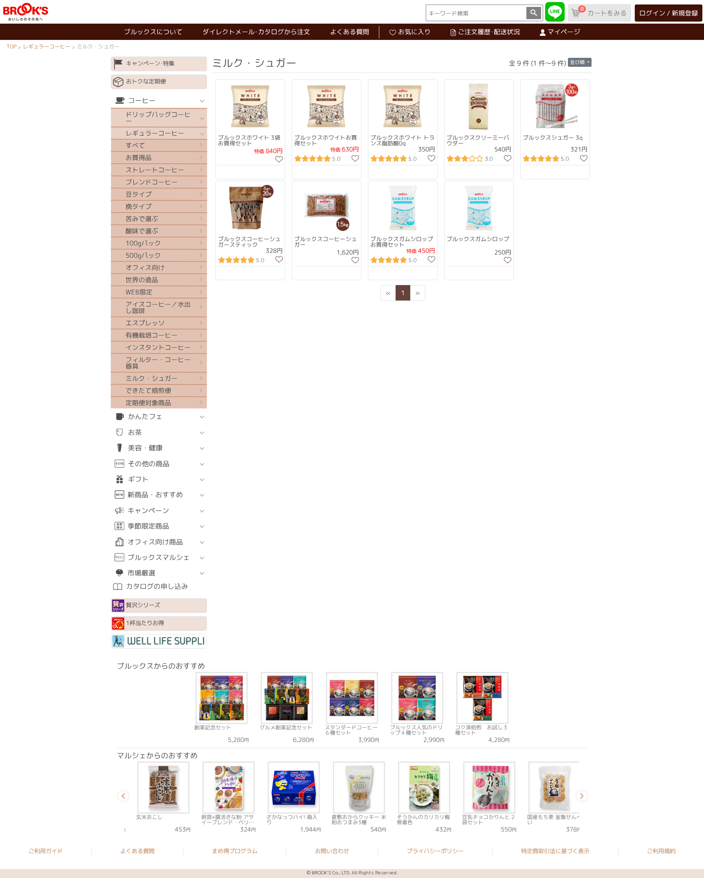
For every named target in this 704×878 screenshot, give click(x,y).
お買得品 (138, 157)
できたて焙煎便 (148, 390)
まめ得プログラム (234, 851)
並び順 (578, 62)
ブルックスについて (153, 31)
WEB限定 (138, 292)
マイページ (564, 31)
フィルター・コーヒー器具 (158, 363)
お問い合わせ (332, 851)
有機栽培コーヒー (151, 335)
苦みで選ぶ (141, 218)
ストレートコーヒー (154, 169)
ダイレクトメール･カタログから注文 (256, 31)
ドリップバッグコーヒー (158, 117)
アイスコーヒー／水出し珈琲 (158, 307)
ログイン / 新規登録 (668, 13)
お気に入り (414, 31)
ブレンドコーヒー (151, 182)
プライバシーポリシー (435, 851)
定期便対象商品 (148, 402)
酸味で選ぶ (141, 230)
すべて (135, 145)
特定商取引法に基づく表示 (555, 851)
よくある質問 (349, 31)
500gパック (143, 255)
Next (580, 797)
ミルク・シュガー (151, 378)
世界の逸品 (141, 279)
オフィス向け (145, 267)
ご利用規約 (661, 851)
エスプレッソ (145, 322)
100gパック (143, 243)
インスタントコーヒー (158, 347)
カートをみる (603, 11)
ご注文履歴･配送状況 (489, 31)
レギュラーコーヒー (46, 46)
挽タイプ (138, 206)
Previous (122, 797)
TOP (11, 46)
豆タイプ (138, 194)
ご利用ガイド (46, 851)
